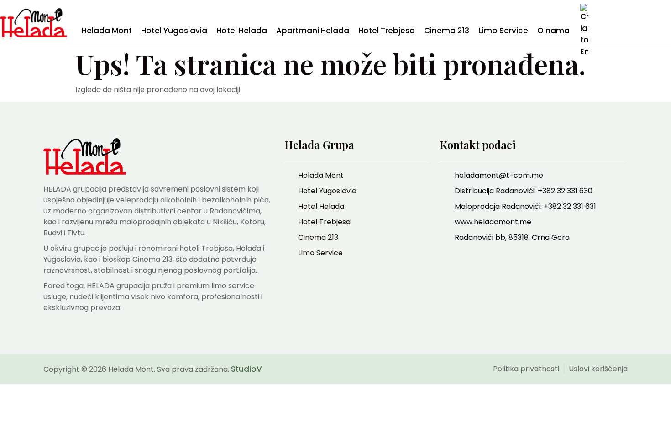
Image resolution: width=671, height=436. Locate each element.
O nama (553, 30)
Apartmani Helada (312, 30)
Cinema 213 (446, 30)
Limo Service (503, 30)
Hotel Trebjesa (386, 30)
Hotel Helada (241, 30)
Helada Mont (107, 30)
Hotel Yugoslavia (174, 30)
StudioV (246, 368)
